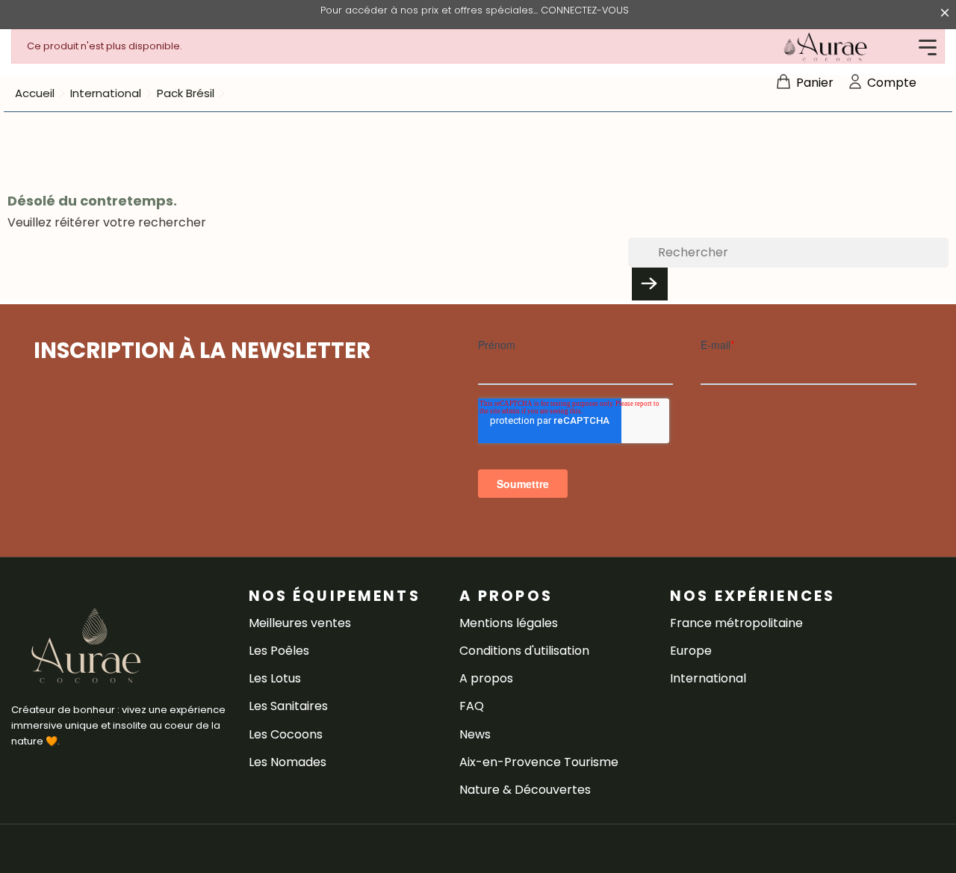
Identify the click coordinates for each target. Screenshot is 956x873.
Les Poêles (279, 650)
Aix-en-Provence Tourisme (538, 762)
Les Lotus (275, 678)
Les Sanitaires (288, 706)
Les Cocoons (286, 734)
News (475, 734)
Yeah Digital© (121, 849)
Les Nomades (287, 762)
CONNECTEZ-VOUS (585, 10)
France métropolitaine (736, 623)
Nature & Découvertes (525, 789)
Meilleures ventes (300, 623)
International (708, 678)
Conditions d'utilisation (524, 650)
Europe (691, 650)
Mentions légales (508, 623)
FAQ (471, 706)
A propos (486, 678)
